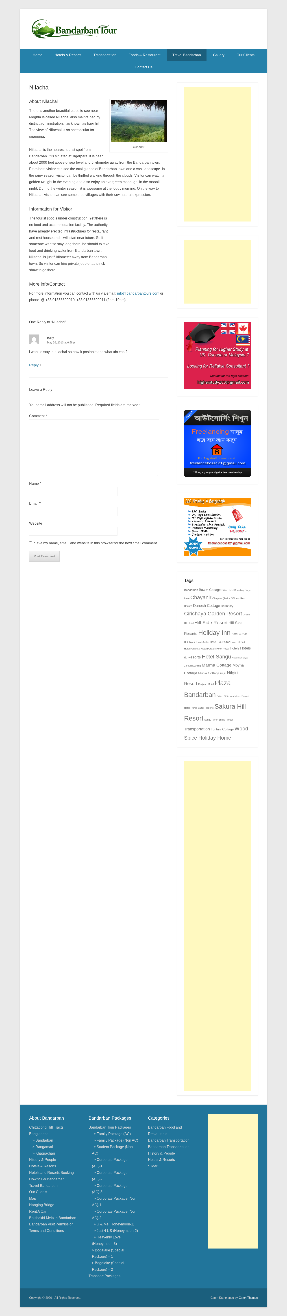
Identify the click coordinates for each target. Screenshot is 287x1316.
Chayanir (200, 597)
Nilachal (39, 87)
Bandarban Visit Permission (51, 1224)
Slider (152, 1166)
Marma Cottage (217, 665)
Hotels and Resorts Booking (51, 1173)
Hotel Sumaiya (240, 657)
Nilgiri (223, 673)
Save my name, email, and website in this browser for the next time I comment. (96, 543)
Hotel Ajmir (190, 642)
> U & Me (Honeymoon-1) (113, 1224)
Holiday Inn (214, 632)
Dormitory (227, 606)
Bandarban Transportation (168, 1140)
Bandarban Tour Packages (110, 1127)
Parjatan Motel (206, 684)
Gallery (218, 55)
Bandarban (191, 590)
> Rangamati (43, 1147)
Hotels (234, 648)
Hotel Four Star (220, 642)
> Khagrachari (44, 1153)
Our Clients (245, 55)
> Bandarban (43, 1140)
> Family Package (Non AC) (115, 1140)
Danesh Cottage (206, 606)
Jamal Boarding (192, 665)
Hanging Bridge (41, 1205)
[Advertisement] (217, 154)
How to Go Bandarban (47, 1179)
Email (35, 503)
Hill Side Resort (211, 622)
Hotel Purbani (208, 648)
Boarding (239, 590)
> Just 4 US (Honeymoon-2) (115, 1231)
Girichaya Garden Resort (213, 614)
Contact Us (143, 67)
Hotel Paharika (192, 648)
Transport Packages (104, 1276)
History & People (42, 1160)
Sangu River (211, 719)
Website (35, 523)
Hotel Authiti (202, 642)
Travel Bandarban (186, 55)
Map (32, 1198)
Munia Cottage (208, 673)
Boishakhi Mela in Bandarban (52, 1218)
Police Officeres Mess (229, 696)
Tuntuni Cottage (222, 729)
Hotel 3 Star (239, 634)
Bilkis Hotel (227, 590)
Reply (34, 365)
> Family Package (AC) (111, 1134)
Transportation (104, 55)
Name (35, 483)
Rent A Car (37, 1211)
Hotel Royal (222, 648)
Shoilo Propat (226, 719)
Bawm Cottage (210, 590)
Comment (38, 416)
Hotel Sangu (216, 657)
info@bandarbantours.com (137, 293)
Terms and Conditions (46, 1231)
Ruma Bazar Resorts (202, 707)
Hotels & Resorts (67, 55)
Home (37, 55)
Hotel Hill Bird (237, 642)
